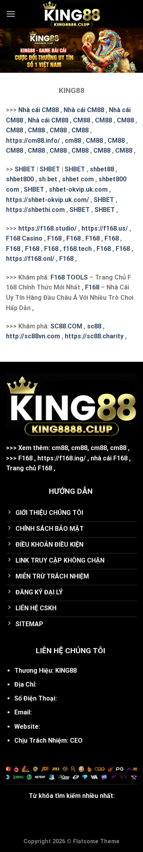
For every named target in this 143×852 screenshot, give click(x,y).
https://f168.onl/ (30, 258)
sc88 (94, 326)
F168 (54, 238)
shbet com (78, 179)
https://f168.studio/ (47, 228)
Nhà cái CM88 (38, 110)
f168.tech (77, 248)
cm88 (73, 140)
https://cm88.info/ (33, 140)
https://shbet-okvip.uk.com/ (47, 200)
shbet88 (102, 169)
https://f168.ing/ (61, 458)
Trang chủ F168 (29, 468)
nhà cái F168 (109, 458)
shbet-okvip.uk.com (78, 189)
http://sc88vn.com (33, 336)
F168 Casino (24, 238)
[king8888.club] (71, 14)
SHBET (25, 169)
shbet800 (20, 179)
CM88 (81, 120)
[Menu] (10, 13)
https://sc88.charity (94, 336)
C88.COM (68, 326)
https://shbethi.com (35, 209)
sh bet (48, 179)
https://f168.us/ (104, 228)
